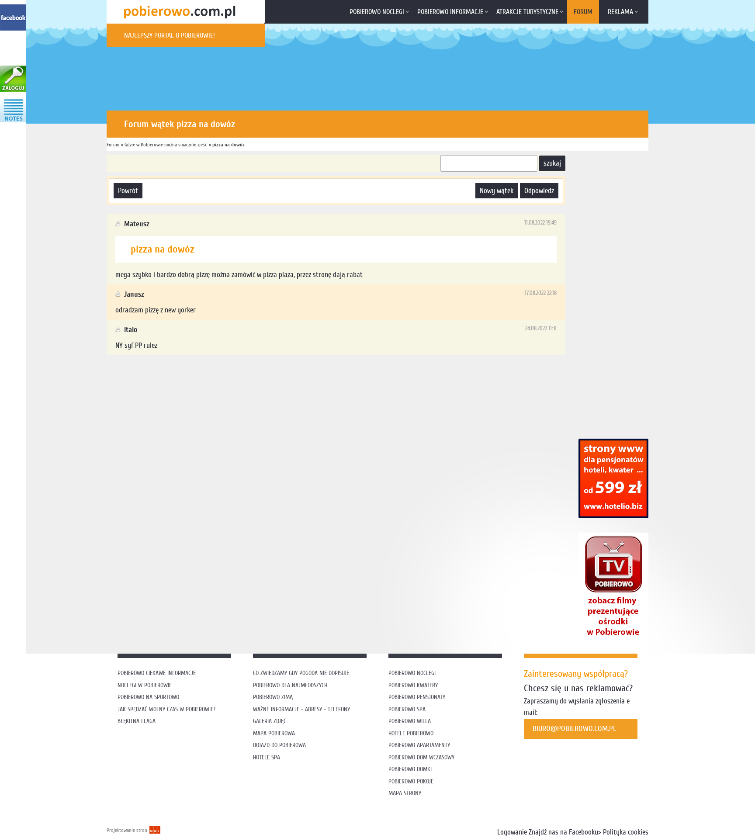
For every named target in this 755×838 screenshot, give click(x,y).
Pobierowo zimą (273, 697)
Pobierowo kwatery (413, 685)
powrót (128, 191)
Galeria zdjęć (269, 721)
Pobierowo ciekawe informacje (157, 673)
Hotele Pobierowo (410, 733)
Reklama (620, 12)
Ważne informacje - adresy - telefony (301, 709)
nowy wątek (496, 191)
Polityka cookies (625, 832)
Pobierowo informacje (450, 12)
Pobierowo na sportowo (148, 697)
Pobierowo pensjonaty (416, 697)
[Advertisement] (266, 383)
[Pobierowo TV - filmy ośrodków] (613, 639)
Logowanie (512, 832)
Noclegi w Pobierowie (145, 685)
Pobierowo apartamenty (419, 745)
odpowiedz (539, 191)
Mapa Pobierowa (274, 733)
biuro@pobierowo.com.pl (574, 728)
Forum (583, 12)
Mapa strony (404, 793)
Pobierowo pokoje (410, 781)
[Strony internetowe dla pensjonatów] (613, 516)
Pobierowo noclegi (377, 12)
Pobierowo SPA (407, 709)
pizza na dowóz (228, 145)
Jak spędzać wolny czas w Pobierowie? (166, 709)
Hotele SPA (266, 757)
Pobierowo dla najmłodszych (290, 685)
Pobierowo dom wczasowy (421, 757)
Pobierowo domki (410, 769)
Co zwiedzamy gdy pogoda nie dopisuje (301, 673)
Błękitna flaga (137, 721)
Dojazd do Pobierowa (279, 745)
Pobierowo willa (410, 721)
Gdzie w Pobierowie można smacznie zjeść (166, 145)
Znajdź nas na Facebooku (563, 832)
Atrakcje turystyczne (527, 12)
